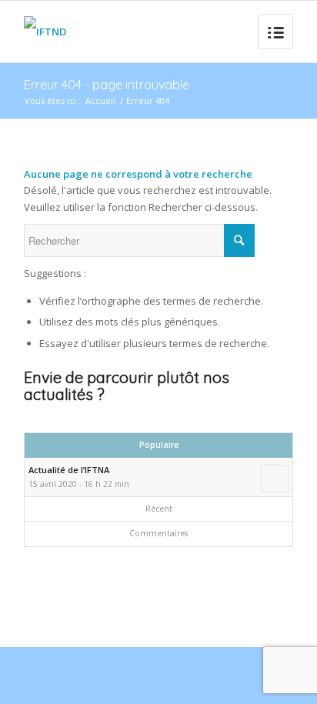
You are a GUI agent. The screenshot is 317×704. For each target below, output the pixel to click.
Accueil (100, 100)
